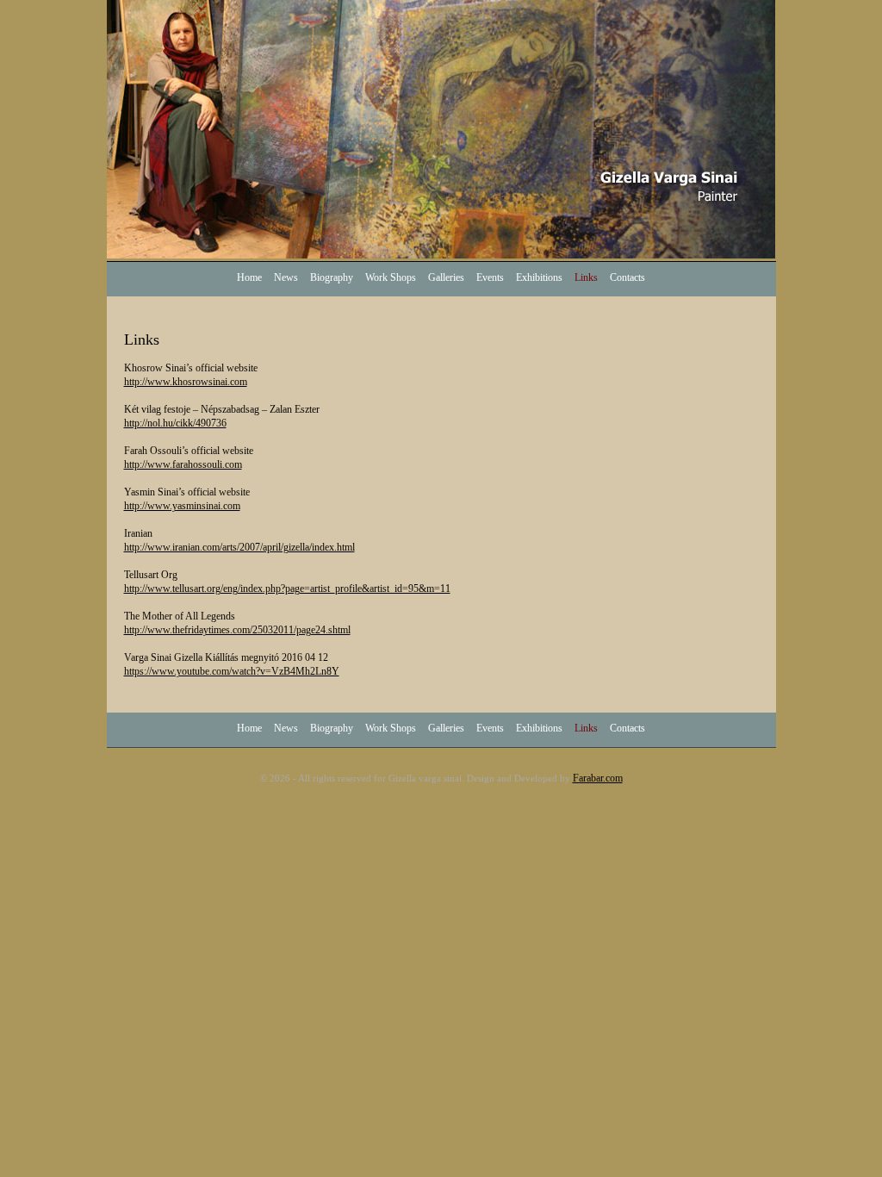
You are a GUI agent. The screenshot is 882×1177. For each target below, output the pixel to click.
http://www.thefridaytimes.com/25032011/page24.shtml (237, 630)
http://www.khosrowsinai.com (185, 382)
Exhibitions (539, 277)
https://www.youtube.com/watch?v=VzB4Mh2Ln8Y (231, 671)
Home (249, 277)
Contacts (627, 277)
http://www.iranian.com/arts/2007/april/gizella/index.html (239, 547)
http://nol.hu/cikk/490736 (175, 423)
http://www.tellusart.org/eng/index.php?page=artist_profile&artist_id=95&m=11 (287, 588)
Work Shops (390, 277)
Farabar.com (598, 778)
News (286, 277)
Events (490, 277)
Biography (331, 277)
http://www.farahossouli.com (183, 464)
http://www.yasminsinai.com (182, 506)
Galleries (446, 277)
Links (586, 277)
